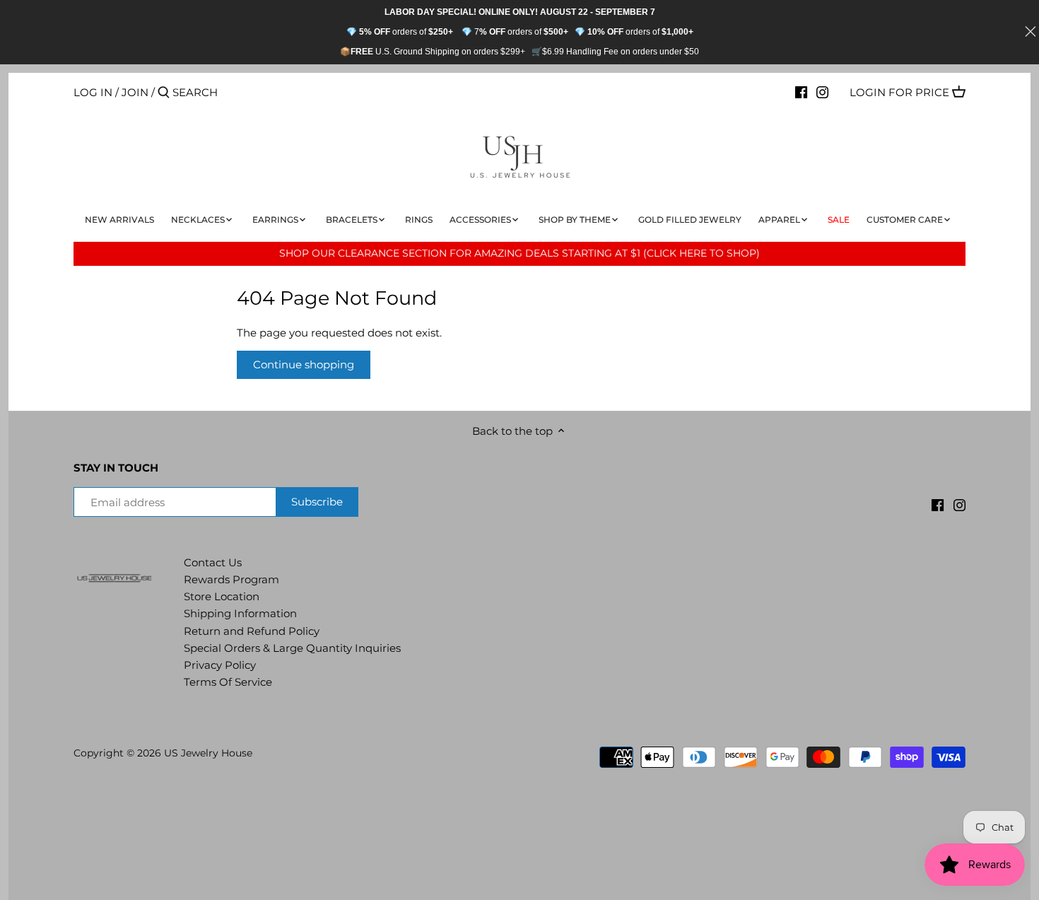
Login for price (899, 92)
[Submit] (164, 93)
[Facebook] (801, 91)
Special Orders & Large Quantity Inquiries (292, 648)
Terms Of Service (228, 682)
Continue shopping (303, 364)
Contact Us (213, 562)
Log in (93, 92)
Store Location (221, 596)
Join (135, 92)
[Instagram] (822, 91)
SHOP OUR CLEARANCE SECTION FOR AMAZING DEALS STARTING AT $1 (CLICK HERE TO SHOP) (519, 253)
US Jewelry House (208, 753)
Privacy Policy (220, 665)
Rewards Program (231, 579)
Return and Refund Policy (251, 631)
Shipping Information (240, 613)
